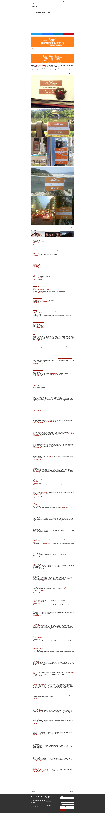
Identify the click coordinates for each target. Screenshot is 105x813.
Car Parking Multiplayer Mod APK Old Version (65, 358)
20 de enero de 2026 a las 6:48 (37, 615)
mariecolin (34, 385)
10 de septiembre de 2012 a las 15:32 (38, 242)
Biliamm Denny (35, 279)
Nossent (34, 592)
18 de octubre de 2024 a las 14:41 (38, 340)
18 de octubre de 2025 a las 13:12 (38, 562)
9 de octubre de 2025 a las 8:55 (37, 551)
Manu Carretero (42, 65)
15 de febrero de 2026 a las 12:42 (38, 659)
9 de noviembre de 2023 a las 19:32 (38, 322)
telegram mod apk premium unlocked (55, 733)
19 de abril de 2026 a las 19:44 (37, 714)
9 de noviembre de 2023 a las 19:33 (38, 327)
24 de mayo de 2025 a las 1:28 (37, 494)
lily (33, 377)
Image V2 (36, 754)
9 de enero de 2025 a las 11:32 (37, 375)
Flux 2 (34, 744)
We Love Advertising (49, 801)
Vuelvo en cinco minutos (35, 806)
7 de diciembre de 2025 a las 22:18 (38, 580)
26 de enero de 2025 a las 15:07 (38, 435)
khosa (34, 334)
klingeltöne (68, 519)
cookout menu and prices (37, 701)
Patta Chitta (63, 588)
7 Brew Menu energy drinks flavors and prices (40, 737)
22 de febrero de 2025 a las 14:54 (38, 447)
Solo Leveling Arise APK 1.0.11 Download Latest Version (41, 300)
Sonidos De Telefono (36, 265)
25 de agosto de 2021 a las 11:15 (38, 302)
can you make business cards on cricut (39, 503)
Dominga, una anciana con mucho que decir (38, 800)
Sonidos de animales (39, 269)
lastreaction (35, 419)
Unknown (34, 244)
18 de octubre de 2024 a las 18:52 (38, 370)
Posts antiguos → (71, 791)
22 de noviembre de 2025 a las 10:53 (38, 568)
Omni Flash (34, 757)
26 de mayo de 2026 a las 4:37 (37, 755)
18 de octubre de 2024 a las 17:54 (38, 363)
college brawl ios (51, 456)
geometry (34, 542)
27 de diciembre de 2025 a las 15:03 (38, 601)
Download (34, 288)
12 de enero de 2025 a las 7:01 (37, 410)
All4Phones (35, 314)
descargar (35, 73)
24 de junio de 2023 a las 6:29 (37, 312)
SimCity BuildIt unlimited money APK (64, 478)
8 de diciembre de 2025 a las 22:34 (38, 590)
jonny (34, 576)
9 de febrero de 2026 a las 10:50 (38, 637)
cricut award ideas (35, 502)
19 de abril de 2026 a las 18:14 (37, 707)
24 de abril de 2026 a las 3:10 (37, 723)
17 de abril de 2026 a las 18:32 (37, 689)
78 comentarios (72, 227)
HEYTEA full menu (36, 662)
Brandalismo (48, 797)
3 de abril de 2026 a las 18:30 (37, 675)
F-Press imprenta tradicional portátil (36, 807)
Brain (34, 443)
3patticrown (35, 611)
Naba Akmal (35, 506)
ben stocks (34, 468)
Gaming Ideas (35, 372)
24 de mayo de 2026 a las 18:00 (38, 742)
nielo (34, 253)
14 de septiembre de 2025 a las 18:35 (38, 540)
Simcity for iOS (63, 507)
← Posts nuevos (33, 791)
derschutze (34, 564)
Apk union (34, 677)
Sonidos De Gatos (35, 263)
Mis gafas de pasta (49, 805)
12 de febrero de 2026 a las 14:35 (38, 648)
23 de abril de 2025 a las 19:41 (37, 473)
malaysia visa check (36, 625)
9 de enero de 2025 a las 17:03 (37, 383)
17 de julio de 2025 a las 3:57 (37, 521)
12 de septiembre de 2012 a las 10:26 (38, 251)
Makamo (47, 806)
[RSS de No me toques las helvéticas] (41, 797)
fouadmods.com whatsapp (47, 301)
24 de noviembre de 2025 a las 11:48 (38, 574)
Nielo (37, 65)
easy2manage (35, 617)
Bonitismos (47, 804)
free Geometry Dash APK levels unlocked (47, 543)
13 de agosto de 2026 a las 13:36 (38, 766)
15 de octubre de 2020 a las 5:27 (38, 292)
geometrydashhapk (36, 483)
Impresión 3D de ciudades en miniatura (37, 803)
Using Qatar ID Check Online (37, 769)
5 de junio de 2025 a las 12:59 (37, 504)
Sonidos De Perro (35, 266)
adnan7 (34, 725)
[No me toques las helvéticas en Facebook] (34, 797)
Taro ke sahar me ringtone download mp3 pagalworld (41, 289)
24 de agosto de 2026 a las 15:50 (38, 771)
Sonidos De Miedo (36, 267)
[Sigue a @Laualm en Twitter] (32, 797)
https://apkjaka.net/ (52, 635)
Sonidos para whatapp (36, 264)
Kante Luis (34, 257)
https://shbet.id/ (68, 539)
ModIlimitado (35, 310)
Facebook (47, 34)
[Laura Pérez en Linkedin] (37, 797)
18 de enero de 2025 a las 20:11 (38, 422)
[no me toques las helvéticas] (34, 7)
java (33, 768)
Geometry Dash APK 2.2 (38, 471)
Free (56, 311)
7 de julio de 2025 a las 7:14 (37, 509)
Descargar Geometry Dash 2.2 (54, 373)
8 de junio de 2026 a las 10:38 (37, 760)
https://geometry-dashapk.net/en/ (51, 421)
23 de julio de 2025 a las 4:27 (37, 527)
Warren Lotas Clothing (36, 762)
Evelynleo (34, 624)
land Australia (42, 338)
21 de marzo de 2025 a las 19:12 (38, 459)
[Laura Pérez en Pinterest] (39, 797)
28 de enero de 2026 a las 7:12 (37, 622)
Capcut (34, 731)
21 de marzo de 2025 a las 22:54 (38, 466)
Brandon (34, 449)
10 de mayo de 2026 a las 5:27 (37, 734)
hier (50, 276)
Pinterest (68, 34)
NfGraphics (48, 800)
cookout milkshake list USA (37, 710)
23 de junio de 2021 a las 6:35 (37, 298)
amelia (34, 431)
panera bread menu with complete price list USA (40, 684)
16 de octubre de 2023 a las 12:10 (38, 317)
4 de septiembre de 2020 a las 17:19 (38, 277)
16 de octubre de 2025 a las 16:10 (38, 556)
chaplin (34, 750)
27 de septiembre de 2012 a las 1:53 (38, 255)
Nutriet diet (34, 529)
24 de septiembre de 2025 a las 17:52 (38, 545)
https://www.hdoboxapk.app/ (43, 492)
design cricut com (35, 496)
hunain (34, 603)
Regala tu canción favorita (43, 12)
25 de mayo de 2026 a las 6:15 (37, 748)
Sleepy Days (48, 808)
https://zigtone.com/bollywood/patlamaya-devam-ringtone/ (41, 287)
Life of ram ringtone (36, 286)
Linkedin (57, 34)
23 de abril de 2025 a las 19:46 (37, 481)
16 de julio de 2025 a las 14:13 (37, 515)
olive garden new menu (36, 718)
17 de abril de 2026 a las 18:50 (37, 698)
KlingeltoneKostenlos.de (36, 275)
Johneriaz (34, 670)
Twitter (36, 34)
